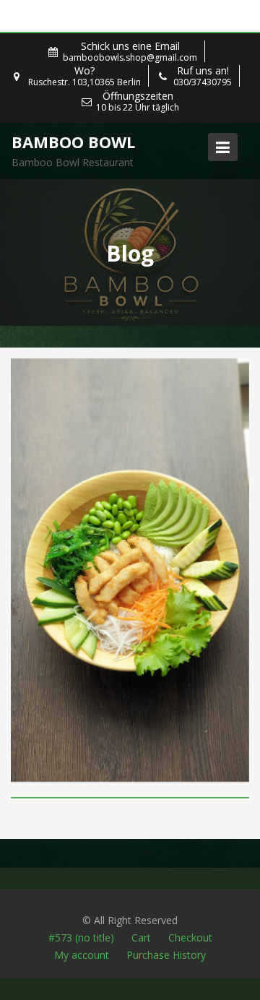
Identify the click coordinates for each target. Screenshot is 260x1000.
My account (81, 955)
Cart (141, 937)
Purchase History (166, 955)
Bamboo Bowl (73, 141)
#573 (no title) (81, 937)
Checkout (190, 937)
